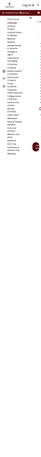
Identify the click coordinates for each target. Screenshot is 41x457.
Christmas (12, 64)
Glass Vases (13, 115)
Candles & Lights (12, 53)
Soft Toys (11, 144)
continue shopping (37, 147)
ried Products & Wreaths (14, 72)
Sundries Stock (12, 12)
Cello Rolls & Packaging (13, 59)
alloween (12, 118)
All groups (24, 12)
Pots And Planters (11, 129)
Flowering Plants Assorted (14, 91)
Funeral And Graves (13, 104)
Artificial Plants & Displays (14, 34)
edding (11, 153)
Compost (11, 67)
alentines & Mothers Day (13, 149)
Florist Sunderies (12, 85)
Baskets (11, 42)
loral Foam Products (13, 79)
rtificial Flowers (11, 27)
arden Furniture (11, 110)
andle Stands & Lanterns (14, 47)
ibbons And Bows (13, 135)
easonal (11, 140)
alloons (11, 38)
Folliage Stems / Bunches (14, 97)
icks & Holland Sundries (14, 123)
